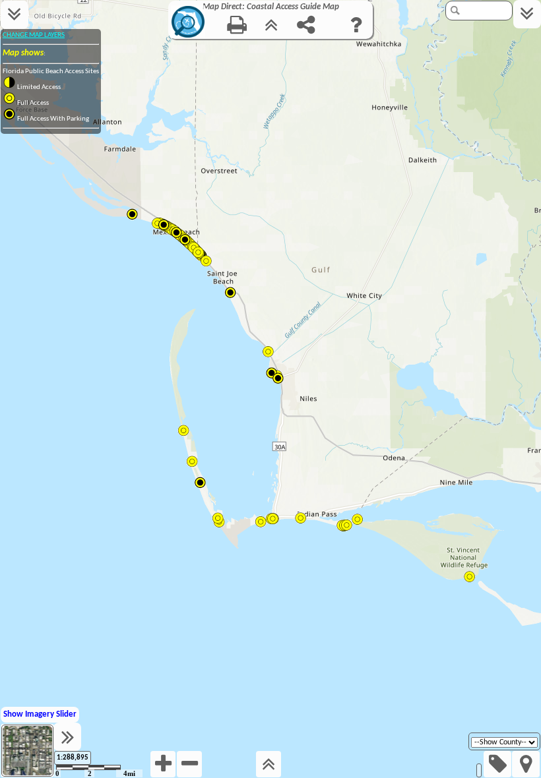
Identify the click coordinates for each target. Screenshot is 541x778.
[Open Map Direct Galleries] (188, 37)
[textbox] (480, 10)
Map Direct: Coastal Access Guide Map (271, 7)
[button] (27, 751)
